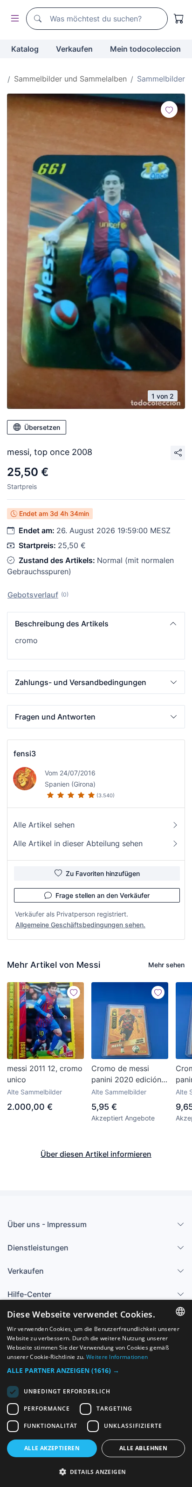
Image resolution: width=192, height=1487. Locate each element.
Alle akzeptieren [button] (52, 1448)
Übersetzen (42, 427)
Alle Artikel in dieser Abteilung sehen (78, 843)
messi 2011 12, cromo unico (44, 1074)
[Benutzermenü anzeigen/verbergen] (13, 19)
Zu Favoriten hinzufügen (103, 873)
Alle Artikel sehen (44, 824)
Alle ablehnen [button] (143, 1448)
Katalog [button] (25, 49)
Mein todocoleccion (145, 49)
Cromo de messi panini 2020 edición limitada (126, 1074)
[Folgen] (169, 109)
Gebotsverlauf (32, 594)
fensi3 (25, 753)
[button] (96, 623)
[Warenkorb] (179, 19)
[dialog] (96, 1393)
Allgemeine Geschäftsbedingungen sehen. (80, 925)
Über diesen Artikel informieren (96, 1154)
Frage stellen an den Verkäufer (102, 895)
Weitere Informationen (117, 1357)
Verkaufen (74, 49)
